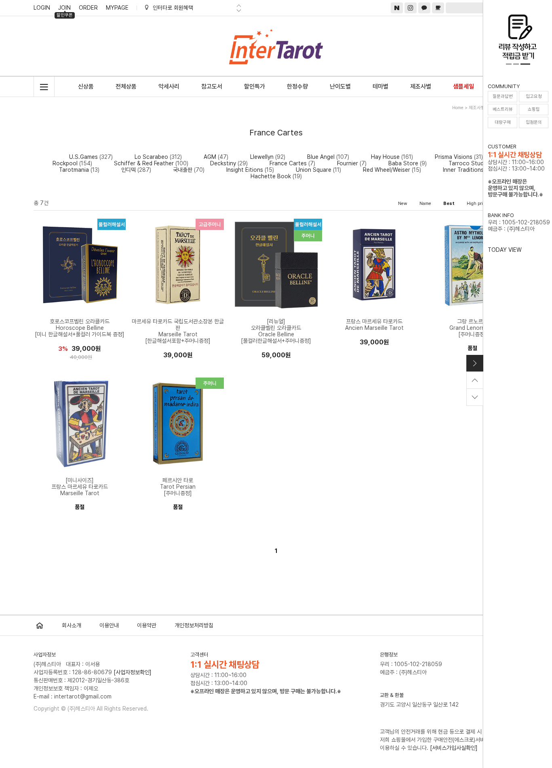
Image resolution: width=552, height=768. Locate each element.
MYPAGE (117, 7)
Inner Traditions (463, 170)
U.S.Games (83, 157)
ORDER (88, 7)
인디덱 (128, 170)
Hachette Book (271, 176)
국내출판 (182, 170)
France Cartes (288, 163)
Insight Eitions (244, 170)
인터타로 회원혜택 (173, 7)
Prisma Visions (453, 157)
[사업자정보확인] (133, 672)
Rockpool (65, 163)
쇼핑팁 (534, 109)
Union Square (313, 170)
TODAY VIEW (505, 250)
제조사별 (420, 86)
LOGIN (42, 7)
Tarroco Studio (469, 163)
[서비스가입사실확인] (454, 748)
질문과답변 (503, 96)
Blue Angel (321, 157)
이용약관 (146, 625)
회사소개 (71, 625)
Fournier (347, 163)
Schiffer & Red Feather (144, 163)
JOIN (65, 8)
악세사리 (168, 86)
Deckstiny (223, 163)
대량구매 (503, 122)
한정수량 (297, 86)
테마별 (380, 86)
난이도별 (340, 86)
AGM (210, 157)
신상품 (86, 86)
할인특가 (254, 86)
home (458, 107)
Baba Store (403, 163)
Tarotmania (74, 170)
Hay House (385, 157)
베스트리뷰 (503, 109)
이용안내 (109, 625)
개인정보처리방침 (194, 625)
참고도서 (211, 86)
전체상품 (126, 86)
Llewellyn (262, 157)
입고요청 (534, 96)
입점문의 (534, 122)
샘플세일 (463, 86)
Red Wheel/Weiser (386, 170)
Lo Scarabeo (151, 157)
